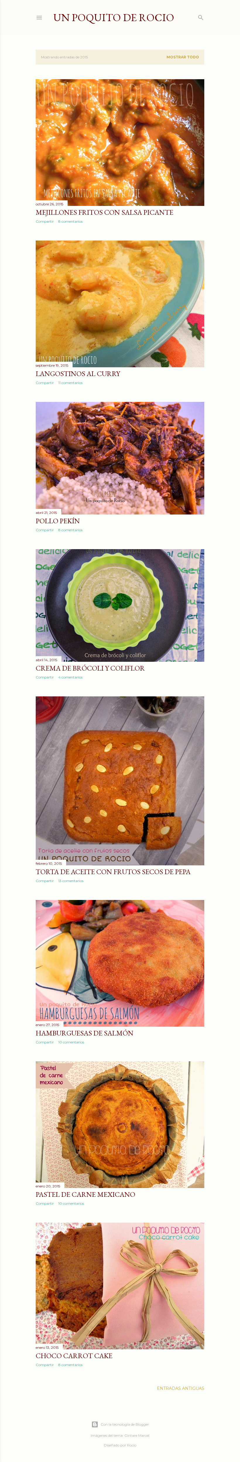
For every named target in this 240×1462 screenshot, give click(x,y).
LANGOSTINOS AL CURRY (78, 373)
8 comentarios (70, 221)
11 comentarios (70, 382)
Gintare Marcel (136, 1435)
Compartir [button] (45, 221)
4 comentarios (70, 677)
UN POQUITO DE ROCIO (113, 17)
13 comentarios (70, 881)
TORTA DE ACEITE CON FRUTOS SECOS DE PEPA (113, 871)
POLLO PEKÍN (58, 520)
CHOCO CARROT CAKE (74, 1355)
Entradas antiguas (180, 1388)
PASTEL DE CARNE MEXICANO (85, 1194)
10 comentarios (71, 1042)
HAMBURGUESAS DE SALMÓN (84, 1033)
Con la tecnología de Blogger (125, 1424)
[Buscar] (200, 16)
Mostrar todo (183, 57)
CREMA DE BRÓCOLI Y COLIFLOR (90, 668)
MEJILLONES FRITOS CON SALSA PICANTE (104, 212)
